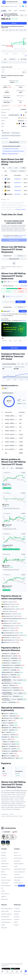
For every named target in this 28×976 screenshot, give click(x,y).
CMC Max (3, 861)
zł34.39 (12, 656)
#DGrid (4, 314)
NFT (2, 888)
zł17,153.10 (12, 660)
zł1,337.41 (14, 680)
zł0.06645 (13, 672)
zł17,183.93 (11, 663)
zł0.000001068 (11, 702)
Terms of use (17, 855)
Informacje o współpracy (21, 209)
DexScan (3, 877)
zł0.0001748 (11, 674)
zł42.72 (10, 737)
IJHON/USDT (17, 179)
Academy (3, 852)
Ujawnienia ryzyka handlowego (15, 236)
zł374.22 (10, 725)
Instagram (16, 916)
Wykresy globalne (5, 885)
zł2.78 (8, 739)
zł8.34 (13, 758)
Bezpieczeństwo (18, 882)
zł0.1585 (10, 713)
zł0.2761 (11, 677)
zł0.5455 (11, 741)
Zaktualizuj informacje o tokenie (11, 148)
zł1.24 (12, 683)
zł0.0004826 (13, 696)
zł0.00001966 (12, 751)
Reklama (3, 855)
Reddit (15, 922)
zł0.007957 (14, 699)
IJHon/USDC (17, 186)
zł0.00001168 (12, 687)
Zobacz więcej (23, 285)
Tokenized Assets (6, 132)
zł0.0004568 (13, 665)
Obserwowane (5, 893)
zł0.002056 (11, 670)
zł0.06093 (13, 718)
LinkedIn (16, 925)
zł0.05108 (10, 685)
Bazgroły (3, 896)
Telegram (16, 914)
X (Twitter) (16, 908)
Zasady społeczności (19, 871)
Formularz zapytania (6, 914)
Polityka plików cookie (19, 869)
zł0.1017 (10, 753)
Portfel (3, 891)
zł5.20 (9, 720)
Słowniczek (4, 927)
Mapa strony (4, 899)
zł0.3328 (8, 732)
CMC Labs (4, 858)
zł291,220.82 (11, 715)
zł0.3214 (11, 744)
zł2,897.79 (10, 730)
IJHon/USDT (17, 194)
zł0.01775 (11, 748)
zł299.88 (11, 727)
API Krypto (4, 874)
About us (16, 852)
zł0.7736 (10, 734)
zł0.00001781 (13, 690)
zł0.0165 (13, 667)
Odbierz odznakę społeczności (11, 153)
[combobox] (14, 62)
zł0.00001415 (11, 746)
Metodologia (17, 880)
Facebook (16, 919)
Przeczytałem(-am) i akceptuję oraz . (14, 236)
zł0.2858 (10, 755)
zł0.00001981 (12, 658)
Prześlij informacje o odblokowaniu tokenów (14, 151)
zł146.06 (14, 693)
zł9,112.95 (11, 653)
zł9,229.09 (10, 723)
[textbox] (16, 297)
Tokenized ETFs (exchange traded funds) (11, 135)
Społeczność (17, 911)
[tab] (18, 59)
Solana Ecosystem (16, 132)
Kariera (16, 885)
